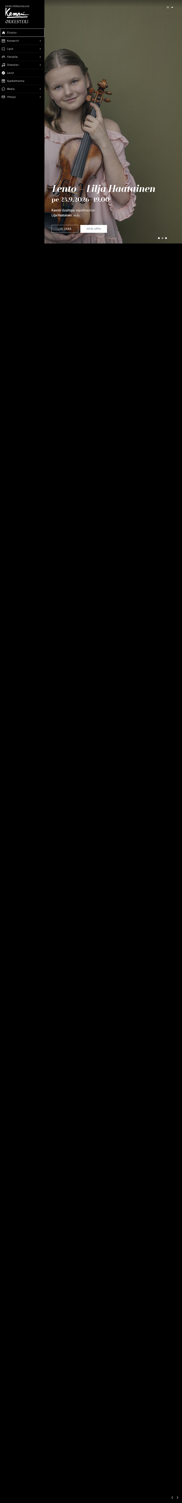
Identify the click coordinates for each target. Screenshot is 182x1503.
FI (168, 7)
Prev (172, 1497)
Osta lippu (94, 228)
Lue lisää (64, 228)
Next (177, 1497)
